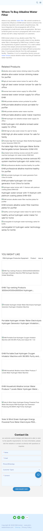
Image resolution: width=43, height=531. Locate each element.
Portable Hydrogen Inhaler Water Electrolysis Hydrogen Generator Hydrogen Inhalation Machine (21, 322)
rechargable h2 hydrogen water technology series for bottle (21, 228)
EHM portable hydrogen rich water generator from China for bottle (17, 182)
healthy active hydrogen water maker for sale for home (20, 216)
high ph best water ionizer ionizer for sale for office (21, 85)
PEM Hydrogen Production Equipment (15, 258)
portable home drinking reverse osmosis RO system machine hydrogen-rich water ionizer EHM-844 (21, 160)
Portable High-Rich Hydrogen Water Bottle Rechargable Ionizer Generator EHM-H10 (20, 147)
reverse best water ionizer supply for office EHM (21, 96)
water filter (20, 20)
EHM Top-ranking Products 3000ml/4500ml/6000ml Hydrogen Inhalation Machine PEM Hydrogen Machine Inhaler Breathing (21, 289)
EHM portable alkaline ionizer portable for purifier (20, 106)
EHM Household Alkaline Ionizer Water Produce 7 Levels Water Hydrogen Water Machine (19, 388)
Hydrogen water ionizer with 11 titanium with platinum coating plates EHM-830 (21, 194)
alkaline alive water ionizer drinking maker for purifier (20, 75)
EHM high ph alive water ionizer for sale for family (21, 135)
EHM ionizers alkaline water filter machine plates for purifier (20, 206)
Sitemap (18, 527)
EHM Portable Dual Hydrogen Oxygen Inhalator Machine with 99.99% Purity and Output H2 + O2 (20, 355)
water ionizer (6, 55)
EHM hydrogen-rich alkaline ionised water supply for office (20, 125)
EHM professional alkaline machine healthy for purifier (20, 170)
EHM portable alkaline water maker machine (21, 115)
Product (33, 258)
